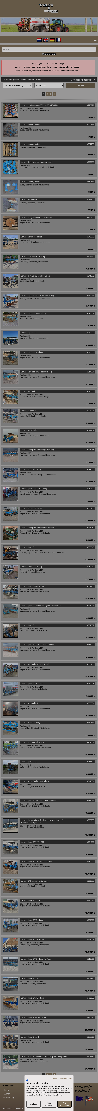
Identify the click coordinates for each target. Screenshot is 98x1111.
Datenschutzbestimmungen (62, 1078)
